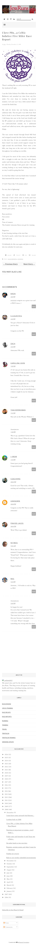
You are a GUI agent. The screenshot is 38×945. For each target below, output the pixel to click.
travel (4, 729)
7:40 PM (13, 432)
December (10, 812)
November (10, 861)
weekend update (8, 742)
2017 (6, 782)
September (10, 867)
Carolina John (18, 363)
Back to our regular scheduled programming (21, 858)
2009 (6, 806)
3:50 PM (13, 603)
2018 (6, 779)
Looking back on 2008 (13, 819)
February (10, 888)
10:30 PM (13, 504)
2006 (6, 897)
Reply (33, 306)
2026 (6, 754)
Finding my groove (12, 854)
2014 (6, 791)
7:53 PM (13, 460)
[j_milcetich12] (7, 680)
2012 (6, 797)
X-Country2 (16, 316)
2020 (6, 773)
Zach (13, 344)
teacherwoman (18, 410)
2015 (6, 788)
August (9, 870)
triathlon (5, 733)
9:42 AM (13, 546)
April (8, 882)
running (20, 259)
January (9, 891)
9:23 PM (13, 582)
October (9, 864)
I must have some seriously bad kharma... (20, 815)
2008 (6, 809)
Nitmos (14, 543)
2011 (6, 800)
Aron (13, 294)
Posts (7, 923)
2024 (6, 761)
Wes (12, 579)
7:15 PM (13, 413)
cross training (7, 708)
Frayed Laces (17, 523)
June (8, 876)
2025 (6, 757)
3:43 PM (13, 319)
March (9, 885)
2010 (6, 803)
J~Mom (14, 457)
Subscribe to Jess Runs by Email (12, 910)
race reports (12, 259)
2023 (6, 764)
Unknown (15, 501)
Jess (5, 44)
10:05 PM (13, 482)
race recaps (6, 712)
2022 (6, 767)
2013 (6, 794)
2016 (6, 785)
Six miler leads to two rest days (16, 843)
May (8, 879)
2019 (6, 776)
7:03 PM (13, 366)
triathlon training (9, 738)
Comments (9, 927)
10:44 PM (13, 526)
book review (6, 704)
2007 (6, 894)
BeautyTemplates (24, 942)
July (8, 873)
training (5, 725)
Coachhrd (15, 479)
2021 (6, 770)
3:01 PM (13, 297)
